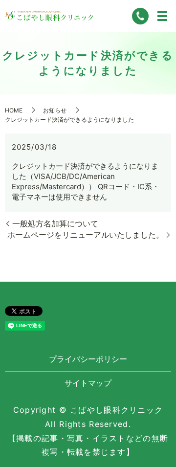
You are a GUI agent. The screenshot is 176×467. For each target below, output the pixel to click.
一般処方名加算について (55, 223)
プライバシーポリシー (88, 359)
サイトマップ (88, 383)
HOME (13, 110)
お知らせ (54, 110)
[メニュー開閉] (162, 16)
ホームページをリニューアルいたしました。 (85, 235)
